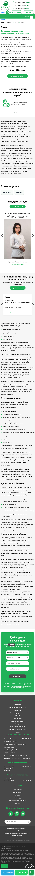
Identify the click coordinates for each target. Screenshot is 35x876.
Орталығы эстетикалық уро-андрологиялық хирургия (16, 837)
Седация (17, 732)
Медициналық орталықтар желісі (11, 831)
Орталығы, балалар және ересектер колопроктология (17, 840)
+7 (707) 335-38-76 (25, 781)
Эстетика (16, 22)
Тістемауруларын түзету (17, 713)
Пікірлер (17, 795)
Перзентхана (26, 831)
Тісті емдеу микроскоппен (17, 729)
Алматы (27, 2)
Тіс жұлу (17, 724)
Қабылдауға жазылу (17, 76)
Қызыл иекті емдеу (17, 721)
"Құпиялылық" (14, 686)
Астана (27, 5)
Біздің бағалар (17, 792)
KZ (4, 12)
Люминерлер (7, 192)
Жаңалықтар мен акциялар (17, 800)
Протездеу (17, 710)
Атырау (27, 9)
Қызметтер (10, 22)
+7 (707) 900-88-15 (25, 767)
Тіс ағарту (19, 192)
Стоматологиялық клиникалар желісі (16, 828)
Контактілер (17, 803)
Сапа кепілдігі (17, 789)
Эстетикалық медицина (16, 835)
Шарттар (28, 12)
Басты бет (3, 22)
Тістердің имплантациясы (17, 707)
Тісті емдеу (17, 704)
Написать (22, 872)
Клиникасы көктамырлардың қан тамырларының (16, 833)
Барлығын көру (17, 207)
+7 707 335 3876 (25, 758)
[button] (31, 872)
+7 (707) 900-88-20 (25, 739)
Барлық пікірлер (17, 288)
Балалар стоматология (17, 726)
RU (2, 12)
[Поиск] (28, 822)
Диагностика (17, 718)
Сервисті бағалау (16, 12)
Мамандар (17, 798)
